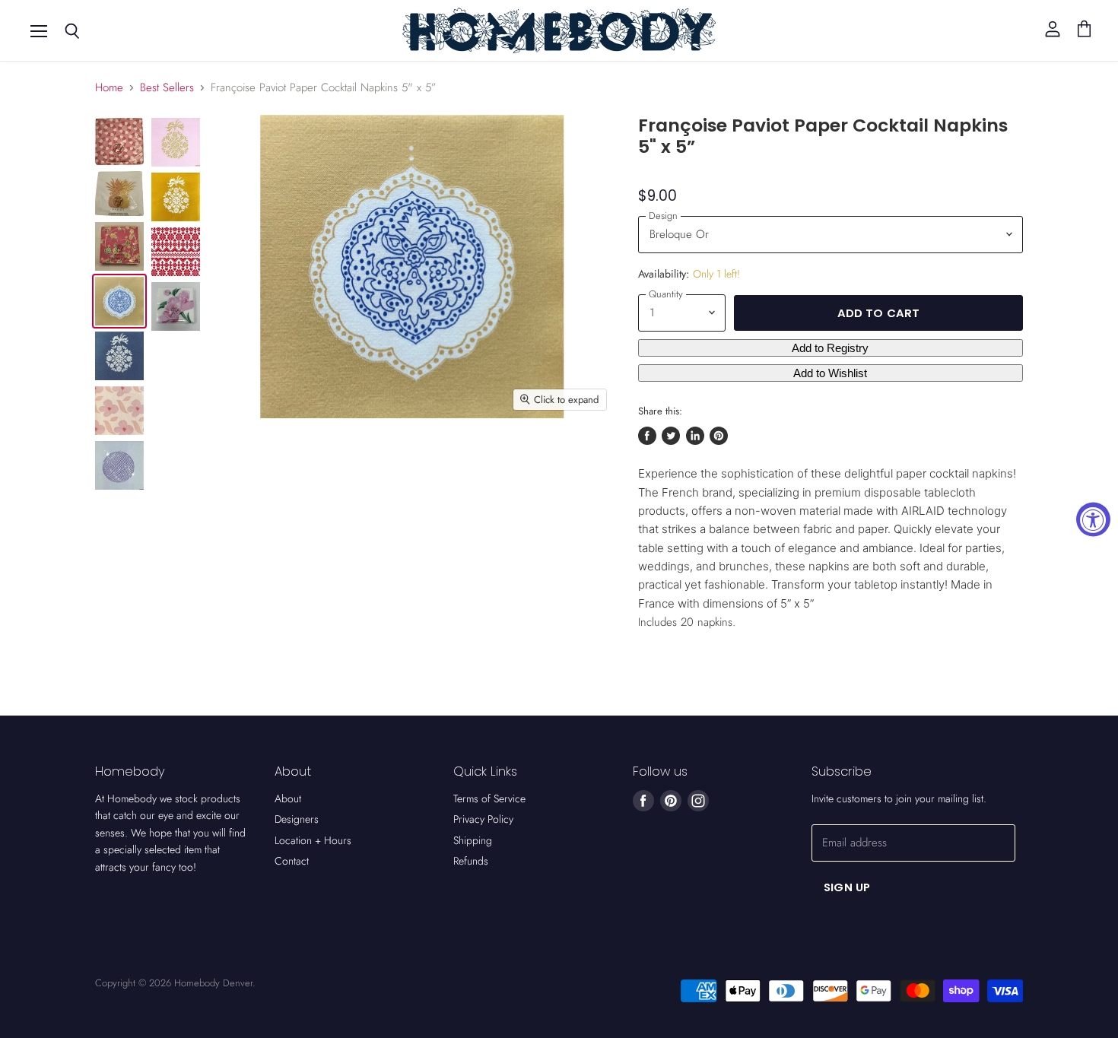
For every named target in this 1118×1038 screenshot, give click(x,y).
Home (109, 87)
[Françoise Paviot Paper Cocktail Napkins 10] (119, 141)
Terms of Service (489, 798)
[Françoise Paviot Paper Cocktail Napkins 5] (176, 306)
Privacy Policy (483, 819)
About (288, 798)
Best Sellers (167, 87)
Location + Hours (313, 840)
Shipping (472, 840)
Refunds (470, 860)
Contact (292, 860)
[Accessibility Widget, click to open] (1093, 519)
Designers (297, 819)
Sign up (847, 887)
